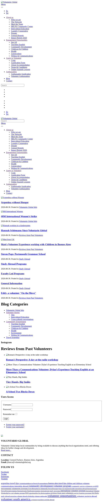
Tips (12, 315)
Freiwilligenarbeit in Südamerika (38, 489)
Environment (16, 333)
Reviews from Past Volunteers (31, 235)
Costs (13, 60)
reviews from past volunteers (62, 493)
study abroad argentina (9, 496)
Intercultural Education (20, 29)
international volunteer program (73, 491)
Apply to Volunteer (13, 58)
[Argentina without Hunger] (12, 197)
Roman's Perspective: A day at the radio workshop (32, 359)
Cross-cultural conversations (22, 319)
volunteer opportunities (62, 495)
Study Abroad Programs (14, 264)
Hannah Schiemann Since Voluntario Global (24, 230)
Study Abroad (24, 259)
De (7, 13)
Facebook (5, 472)
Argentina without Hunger (15, 202)
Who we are (16, 20)
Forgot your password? (15, 425)
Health (13, 51)
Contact (9, 81)
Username (7, 405)
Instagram (5, 476)
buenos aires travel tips (57, 483)
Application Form (18, 63)
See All (14, 42)
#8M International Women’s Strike (19, 216)
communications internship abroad (15, 486)
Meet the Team (17, 24)
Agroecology (16, 54)
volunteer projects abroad (87, 496)
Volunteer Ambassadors (20, 76)
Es (7, 11)
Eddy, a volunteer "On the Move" (18, 293)
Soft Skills (95, 493)
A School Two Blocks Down (20, 391)
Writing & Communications (22, 56)
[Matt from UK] (7, 239)
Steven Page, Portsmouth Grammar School (23, 254)
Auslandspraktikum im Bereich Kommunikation (33, 483)
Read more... (6, 450)
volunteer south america (16, 499)
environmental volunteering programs (14, 489)
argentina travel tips (10, 483)
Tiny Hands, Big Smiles (18, 382)
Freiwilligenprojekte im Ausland (59, 489)
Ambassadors (11, 72)
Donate (14, 33)
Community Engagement (16, 322)
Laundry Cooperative (19, 31)
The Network (16, 22)
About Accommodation (20, 65)
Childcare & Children (19, 49)
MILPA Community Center (22, 26)
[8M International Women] (12, 211)
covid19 (95, 486)
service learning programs (83, 493)
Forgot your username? (15, 427)
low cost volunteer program (16, 493)
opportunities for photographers (40, 493)
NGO (27, 493)
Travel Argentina (12, 337)
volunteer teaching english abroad (42, 500)
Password (7, 409)
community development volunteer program (50, 486)
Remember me (9, 414)
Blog (8, 78)
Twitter (4, 474)
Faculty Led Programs (12, 273)
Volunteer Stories (13, 312)
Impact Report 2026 (19, 38)
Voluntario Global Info (28, 207)
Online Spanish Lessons (20, 69)
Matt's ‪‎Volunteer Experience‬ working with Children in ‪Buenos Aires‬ (36, 244)
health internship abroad (78, 489)
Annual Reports (17, 35)
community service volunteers (82, 486)
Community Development (21, 47)
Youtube (4, 479)
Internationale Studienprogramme (29, 491)
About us (9, 17)
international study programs (51, 491)
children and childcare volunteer (78, 483)
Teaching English (18, 45)
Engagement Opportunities (16, 40)
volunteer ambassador (41, 496)
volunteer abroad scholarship (25, 496)
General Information (11, 283)
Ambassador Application (21, 74)
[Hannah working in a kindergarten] (15, 225)
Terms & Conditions (19, 67)
